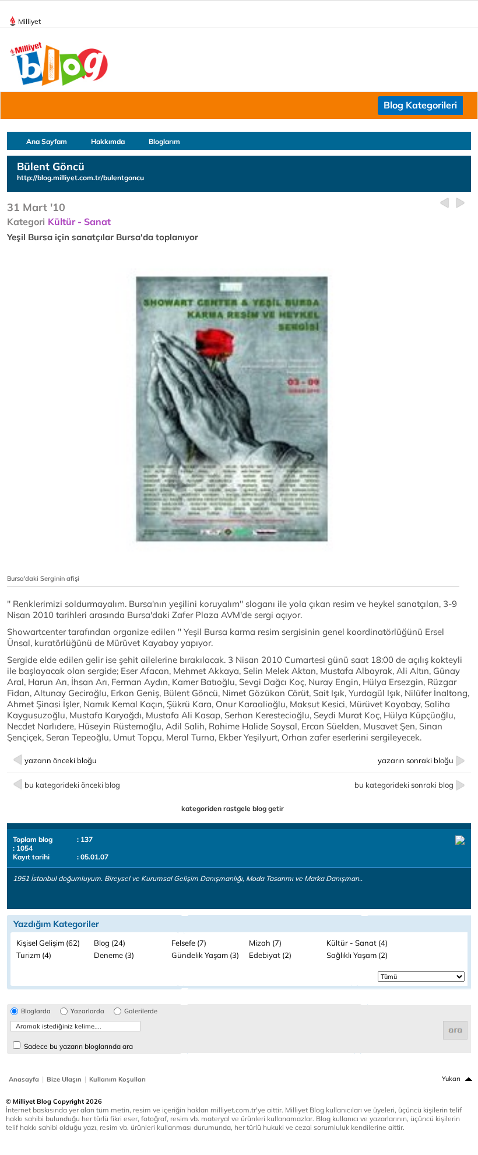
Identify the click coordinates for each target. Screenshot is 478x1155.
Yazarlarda (87, 1011)
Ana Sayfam (46, 141)
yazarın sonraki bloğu (416, 760)
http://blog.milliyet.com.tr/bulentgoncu (80, 177)
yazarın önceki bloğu (60, 760)
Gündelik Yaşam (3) (205, 955)
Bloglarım (164, 141)
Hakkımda (108, 141)
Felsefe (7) (188, 942)
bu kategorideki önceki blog (72, 784)
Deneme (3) (114, 955)
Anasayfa (24, 1079)
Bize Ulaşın (64, 1079)
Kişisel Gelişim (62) (48, 942)
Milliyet (29, 21)
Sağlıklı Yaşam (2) (357, 955)
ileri (460, 203)
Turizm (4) (33, 955)
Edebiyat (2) (270, 955)
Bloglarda (36, 1011)
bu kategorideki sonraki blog (404, 784)
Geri (444, 203)
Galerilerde (140, 1011)
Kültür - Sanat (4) (357, 942)
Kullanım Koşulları (117, 1079)
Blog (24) (109, 942)
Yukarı (451, 1079)
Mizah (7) (265, 942)
